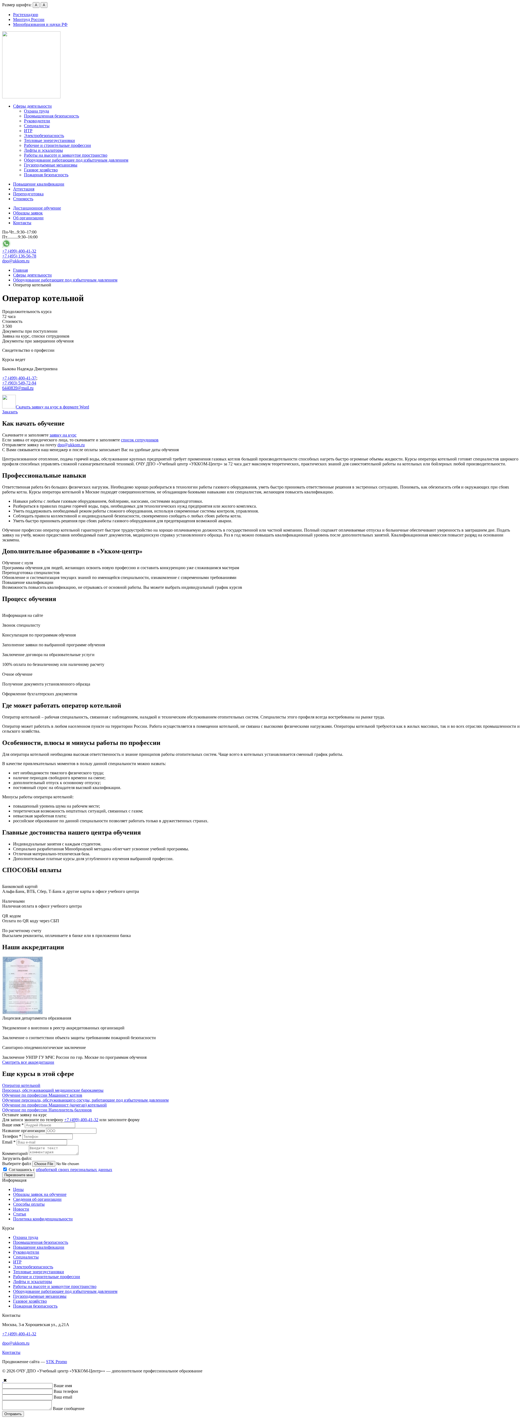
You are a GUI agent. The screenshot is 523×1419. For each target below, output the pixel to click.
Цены (18, 1189)
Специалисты (37, 125)
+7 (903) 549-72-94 (19, 383)
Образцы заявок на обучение (39, 1194)
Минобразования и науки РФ (40, 24)
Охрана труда (36, 111)
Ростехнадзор (25, 14)
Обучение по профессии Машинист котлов (42, 1095)
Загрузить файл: (17, 1158)
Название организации (23, 1130)
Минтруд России (28, 19)
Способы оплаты (29, 1204)
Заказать (10, 412)
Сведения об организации (37, 1199)
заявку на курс (63, 435)
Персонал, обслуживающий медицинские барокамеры (53, 1090)
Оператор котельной (21, 1085)
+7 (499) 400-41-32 (19, 251)
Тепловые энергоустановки (49, 140)
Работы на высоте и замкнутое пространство (65, 155)
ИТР (28, 130)
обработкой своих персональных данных (74, 1169)
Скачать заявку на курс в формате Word (52, 407)
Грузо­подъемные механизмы (50, 165)
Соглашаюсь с (60, 1169)
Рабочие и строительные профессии (57, 145)
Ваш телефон (66, 1391)
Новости (21, 1209)
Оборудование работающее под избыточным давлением (76, 160)
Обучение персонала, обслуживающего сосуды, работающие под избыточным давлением (85, 1100)
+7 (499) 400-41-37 (19, 378)
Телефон (11, 1136)
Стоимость (23, 198)
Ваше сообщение (68, 1408)
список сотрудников (140, 440)
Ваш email (63, 1397)
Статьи (19, 1214)
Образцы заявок (28, 213)
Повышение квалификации (38, 184)
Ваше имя (13, 1125)
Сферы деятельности (32, 106)
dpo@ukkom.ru (15, 261)
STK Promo (56, 1361)
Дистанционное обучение (37, 208)
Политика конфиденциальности (43, 1219)
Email (9, 1142)
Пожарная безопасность (46, 174)
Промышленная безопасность (51, 116)
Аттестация (23, 189)
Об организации (28, 218)
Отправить (13, 1414)
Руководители (37, 121)
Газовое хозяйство (41, 170)
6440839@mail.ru (18, 388)
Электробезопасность (44, 135)
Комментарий (15, 1153)
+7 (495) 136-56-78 (19, 256)
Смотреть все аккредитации (28, 1062)
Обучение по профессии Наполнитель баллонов (47, 1110)
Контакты (22, 222)
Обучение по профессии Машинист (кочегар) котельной (54, 1105)
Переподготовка (28, 194)
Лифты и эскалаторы (43, 150)
